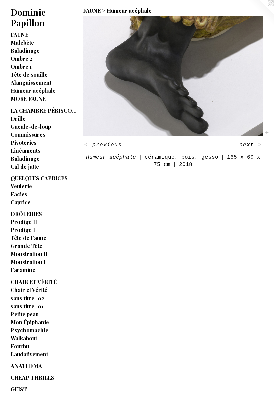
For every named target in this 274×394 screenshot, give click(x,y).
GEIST (19, 389)
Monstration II (29, 253)
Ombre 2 (22, 58)
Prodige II (24, 221)
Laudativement (29, 354)
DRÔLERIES (26, 213)
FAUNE (19, 34)
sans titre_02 (27, 298)
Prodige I (23, 229)
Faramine (23, 269)
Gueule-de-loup (31, 126)
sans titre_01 (27, 306)
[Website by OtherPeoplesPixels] (260, 13)
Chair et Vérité (29, 289)
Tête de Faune (28, 237)
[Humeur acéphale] (173, 76)
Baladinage (25, 50)
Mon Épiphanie (30, 322)
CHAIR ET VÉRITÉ (34, 281)
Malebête (22, 42)
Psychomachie (29, 330)
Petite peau (25, 314)
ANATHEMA (26, 365)
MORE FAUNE (28, 98)
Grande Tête (26, 245)
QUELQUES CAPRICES (39, 178)
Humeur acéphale (33, 90)
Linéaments (25, 150)
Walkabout (24, 338)
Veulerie (21, 186)
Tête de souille (29, 74)
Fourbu (20, 346)
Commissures (28, 134)
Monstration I (28, 261)
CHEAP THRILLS (32, 377)
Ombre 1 (21, 66)
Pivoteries (24, 142)
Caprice (21, 202)
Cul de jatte (25, 166)
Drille (18, 118)
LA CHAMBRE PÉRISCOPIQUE (44, 110)
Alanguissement (31, 82)
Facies (19, 194)
